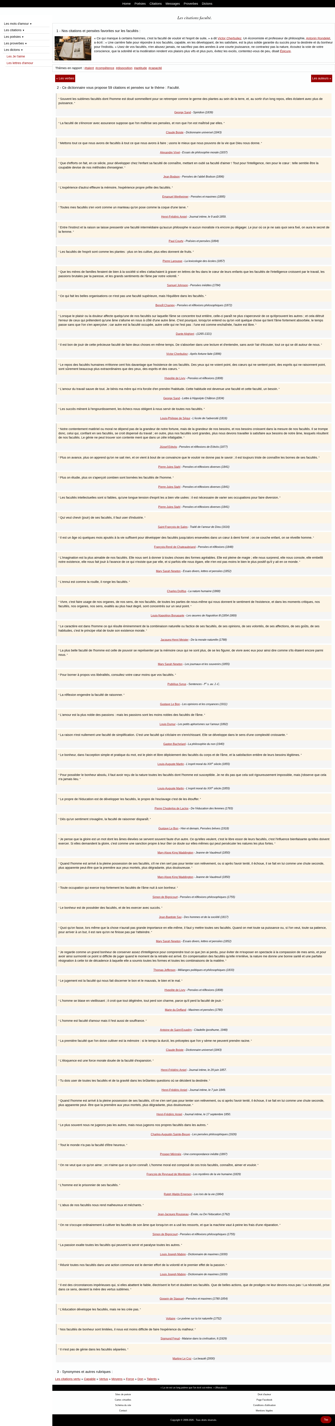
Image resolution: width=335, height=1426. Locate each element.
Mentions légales (264, 1410)
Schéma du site (123, 1405)
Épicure (285, 51)
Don (140, 1379)
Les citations (14, 30)
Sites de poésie (123, 1394)
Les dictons (13, 50)
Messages (173, 3)
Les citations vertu (67, 1379)
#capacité (155, 68)
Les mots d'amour (18, 23)
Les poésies (14, 36)
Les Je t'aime (16, 56)
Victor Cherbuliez (229, 38)
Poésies (140, 3)
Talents (152, 1379)
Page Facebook (264, 1399)
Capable (90, 1379)
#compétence (104, 68)
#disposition (124, 68)
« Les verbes (65, 78)
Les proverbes (15, 43)
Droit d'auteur (264, 1394)
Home (126, 3)
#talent (89, 68)
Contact (123, 1410)
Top (326, 1419)
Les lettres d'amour (20, 63)
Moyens (116, 1379)
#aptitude (140, 68)
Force (130, 1379)
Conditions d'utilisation (264, 1405)
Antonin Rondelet (318, 38)
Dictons (207, 3)
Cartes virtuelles (123, 1399)
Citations (156, 3)
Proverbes (191, 3)
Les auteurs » (321, 78)
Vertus (103, 1379)
